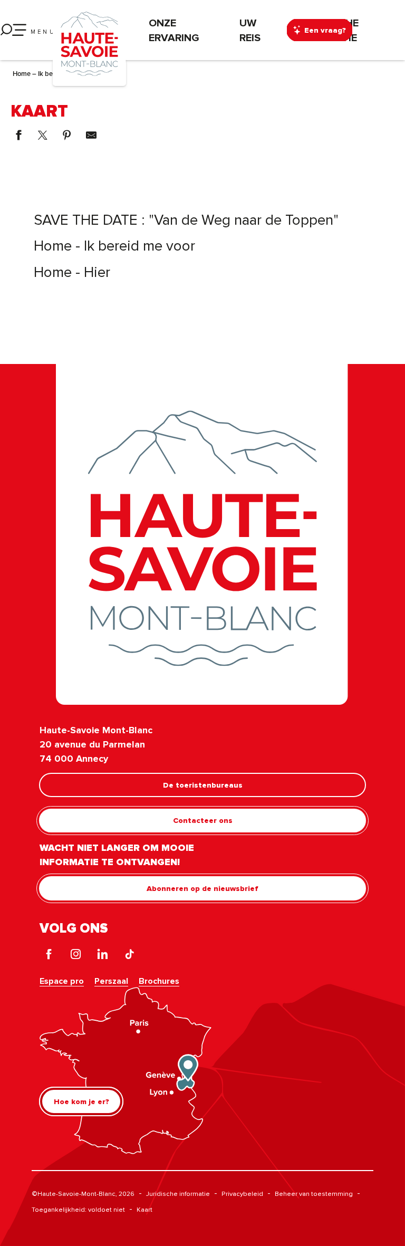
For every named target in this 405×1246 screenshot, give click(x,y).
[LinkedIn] (102, 955)
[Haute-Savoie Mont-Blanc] (89, 43)
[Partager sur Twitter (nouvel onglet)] (42, 135)
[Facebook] (49, 955)
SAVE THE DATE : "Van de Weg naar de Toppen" (186, 219)
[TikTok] (129, 955)
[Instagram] (75, 955)
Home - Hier (72, 271)
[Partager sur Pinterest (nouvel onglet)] (67, 135)
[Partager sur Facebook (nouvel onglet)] (18, 135)
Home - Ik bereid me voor (114, 245)
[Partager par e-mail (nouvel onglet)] (91, 135)
